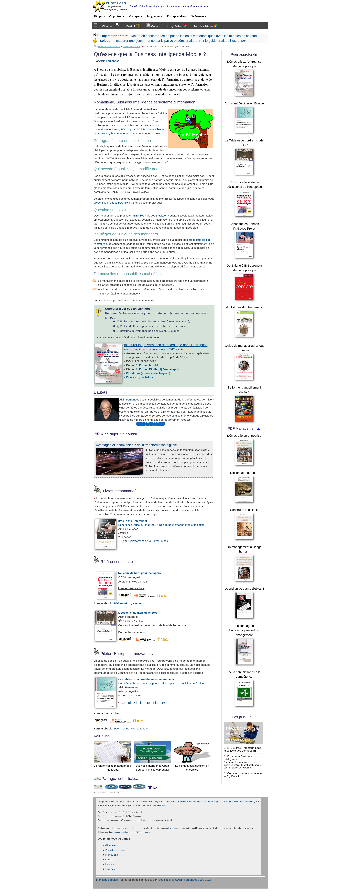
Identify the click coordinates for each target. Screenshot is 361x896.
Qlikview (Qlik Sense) (110, 133)
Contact (109, 859)
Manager (135, 16)
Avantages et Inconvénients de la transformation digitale (136, 445)
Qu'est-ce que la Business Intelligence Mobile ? (167, 46)
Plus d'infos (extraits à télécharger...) (148, 373)
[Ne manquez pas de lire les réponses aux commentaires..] (125, 596)
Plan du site (111, 854)
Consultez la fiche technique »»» (144, 703)
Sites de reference (115, 850)
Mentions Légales (107, 879)
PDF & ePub (121, 728)
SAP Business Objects (150, 129)
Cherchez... (109, 26)
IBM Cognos (128, 129)
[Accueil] (95, 45)
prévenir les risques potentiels (112, 202)
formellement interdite (186, 801)
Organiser (116, 16)
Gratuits (155, 26)
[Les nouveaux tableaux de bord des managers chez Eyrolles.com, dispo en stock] (144, 596)
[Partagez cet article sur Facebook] (125, 788)
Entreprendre (177, 16)
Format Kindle (160, 540)
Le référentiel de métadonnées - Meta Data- (112, 767)
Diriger (99, 16)
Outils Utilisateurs (131, 46)
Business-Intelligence (109, 46)
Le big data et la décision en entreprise (192, 767)
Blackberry (162, 215)
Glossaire (110, 845)
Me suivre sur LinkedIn (150, 424)
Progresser (155, 16)
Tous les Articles (204, 26)
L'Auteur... (110, 864)
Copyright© (111, 869)
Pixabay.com (173, 828)
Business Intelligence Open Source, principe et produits (152, 767)
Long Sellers (175, 26)
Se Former (198, 16)
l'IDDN (162, 805)
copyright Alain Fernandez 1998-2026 (188, 879)
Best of (131, 26)
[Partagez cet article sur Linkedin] (139, 788)
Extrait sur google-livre (139, 377)
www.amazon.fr (139, 540)
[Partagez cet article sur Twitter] (111, 788)
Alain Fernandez (109, 60)
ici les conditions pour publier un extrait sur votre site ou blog (228, 801)
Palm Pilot (137, 215)
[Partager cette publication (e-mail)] (98, 788)
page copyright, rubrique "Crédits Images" (133, 832)
